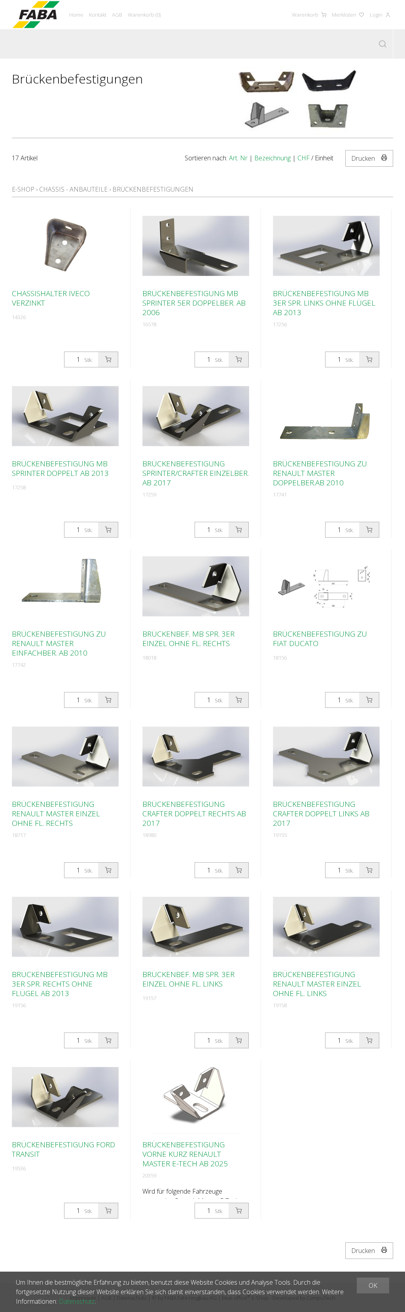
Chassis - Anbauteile (73, 189)
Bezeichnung (272, 158)
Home (76, 14)
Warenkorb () (144, 14)
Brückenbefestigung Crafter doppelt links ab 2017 (321, 813)
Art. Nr (238, 158)
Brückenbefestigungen (152, 189)
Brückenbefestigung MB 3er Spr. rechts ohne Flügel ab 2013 (60, 983)
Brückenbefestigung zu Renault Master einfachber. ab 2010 (59, 643)
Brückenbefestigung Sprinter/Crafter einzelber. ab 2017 (195, 473)
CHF (303, 158)
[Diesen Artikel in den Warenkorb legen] (108, 359)
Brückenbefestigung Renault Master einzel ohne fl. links (317, 983)
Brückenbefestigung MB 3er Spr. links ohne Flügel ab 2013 (324, 303)
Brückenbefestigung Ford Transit (63, 1149)
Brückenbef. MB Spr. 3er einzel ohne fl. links (188, 979)
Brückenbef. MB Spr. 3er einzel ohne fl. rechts (188, 638)
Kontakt (97, 14)
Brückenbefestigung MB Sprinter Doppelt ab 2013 (60, 468)
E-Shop (23, 189)
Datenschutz (77, 1301)
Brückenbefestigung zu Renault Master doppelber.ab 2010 (320, 473)
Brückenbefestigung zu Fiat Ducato (320, 638)
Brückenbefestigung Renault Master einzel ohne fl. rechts (56, 813)
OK (373, 1285)
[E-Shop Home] (36, 14)
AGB (117, 14)
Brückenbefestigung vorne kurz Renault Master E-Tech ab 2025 (185, 1154)
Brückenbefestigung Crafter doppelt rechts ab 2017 (194, 813)
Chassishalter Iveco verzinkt (51, 298)
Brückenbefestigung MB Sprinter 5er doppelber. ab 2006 (194, 303)
